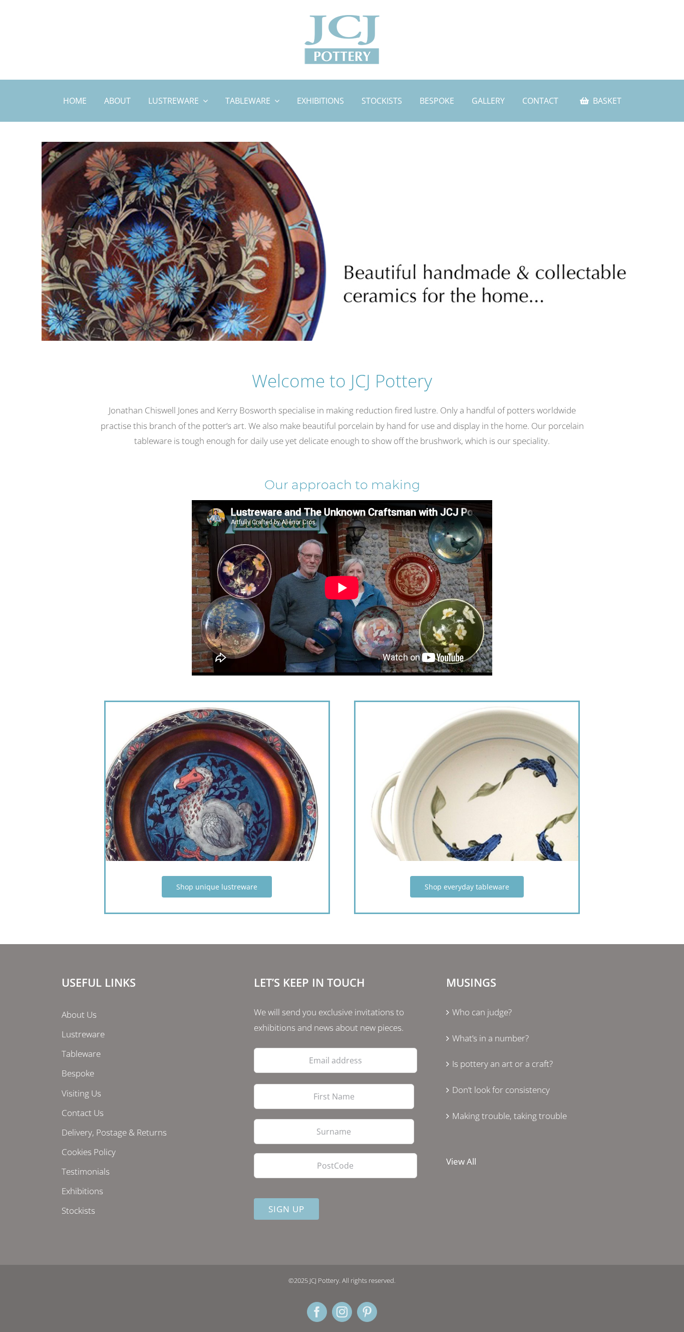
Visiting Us (81, 1093)
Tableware (81, 1053)
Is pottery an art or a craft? (502, 1063)
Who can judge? (482, 1012)
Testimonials (86, 1171)
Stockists (78, 1210)
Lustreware (83, 1034)
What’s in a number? (490, 1038)
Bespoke (78, 1073)
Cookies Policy (89, 1152)
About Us (79, 1014)
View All (461, 1161)
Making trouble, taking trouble (509, 1116)
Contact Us (83, 1113)
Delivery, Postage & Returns (114, 1132)
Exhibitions (82, 1191)
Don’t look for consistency (501, 1089)
